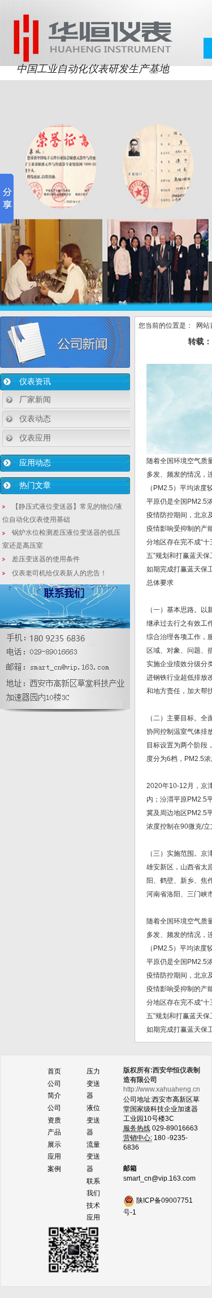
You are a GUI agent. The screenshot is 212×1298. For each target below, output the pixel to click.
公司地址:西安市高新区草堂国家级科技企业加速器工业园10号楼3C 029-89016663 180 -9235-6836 (161, 1118)
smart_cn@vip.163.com (159, 1178)
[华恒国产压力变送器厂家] (92, 37)
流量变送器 (93, 1157)
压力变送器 (93, 1083)
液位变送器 (93, 1120)
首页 (54, 1071)
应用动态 (35, 462)
